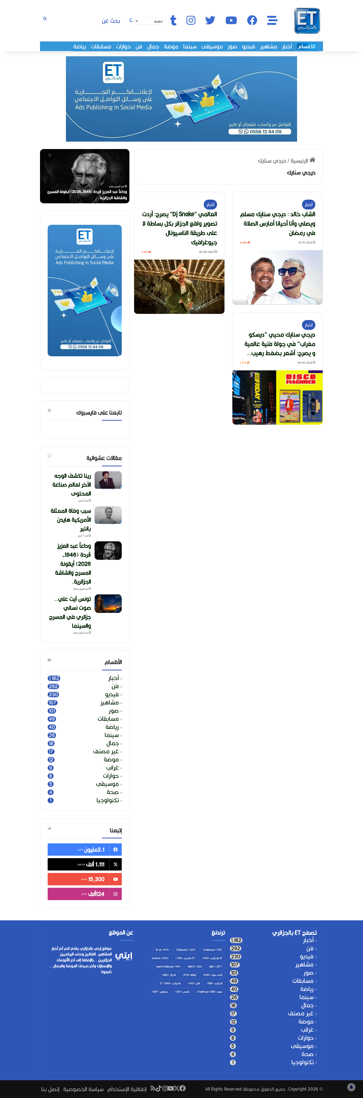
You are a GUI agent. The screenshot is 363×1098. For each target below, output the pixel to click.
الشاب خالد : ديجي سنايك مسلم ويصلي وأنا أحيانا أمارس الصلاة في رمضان (277, 223)
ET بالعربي (185, 958)
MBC (215, 966)
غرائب (112, 768)
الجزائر (169, 974)
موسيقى (212, 46)
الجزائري (214, 983)
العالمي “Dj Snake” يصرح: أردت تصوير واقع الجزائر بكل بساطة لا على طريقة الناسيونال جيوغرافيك (179, 227)
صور (232, 46)
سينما (190, 46)
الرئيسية (300, 160)
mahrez (160, 958)
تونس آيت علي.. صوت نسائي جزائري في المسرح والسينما (70, 612)
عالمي (182, 991)
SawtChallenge (168, 966)
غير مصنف (106, 751)
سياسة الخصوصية (83, 1089)
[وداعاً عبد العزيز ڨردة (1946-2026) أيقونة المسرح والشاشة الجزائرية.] (108, 550)
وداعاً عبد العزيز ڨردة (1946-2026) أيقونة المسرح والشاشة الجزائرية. (73, 564)
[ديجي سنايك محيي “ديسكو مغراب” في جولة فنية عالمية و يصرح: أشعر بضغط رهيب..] (277, 397)
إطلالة (189, 974)
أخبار (287, 46)
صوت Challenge (209, 991)
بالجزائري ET (170, 983)
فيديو (248, 46)
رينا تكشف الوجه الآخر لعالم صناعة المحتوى (92, 197)
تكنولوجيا (108, 800)
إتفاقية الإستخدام (126, 1089)
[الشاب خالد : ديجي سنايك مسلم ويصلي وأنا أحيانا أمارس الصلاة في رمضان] (277, 277)
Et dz (163, 949)
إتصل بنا (50, 1089)
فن (139, 46)
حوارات (123, 46)
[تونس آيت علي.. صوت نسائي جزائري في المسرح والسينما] (108, 603)
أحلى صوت (212, 974)
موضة (171, 46)
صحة (113, 792)
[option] (84, 176)
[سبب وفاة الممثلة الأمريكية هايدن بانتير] (108, 515)
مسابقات (101, 46)
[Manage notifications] (351, 1087)
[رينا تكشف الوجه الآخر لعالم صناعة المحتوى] (108, 480)
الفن (194, 983)
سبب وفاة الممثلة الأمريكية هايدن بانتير (71, 520)
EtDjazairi (186, 949)
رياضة (79, 46)
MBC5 (195, 966)
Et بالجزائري (212, 958)
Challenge (212, 949)
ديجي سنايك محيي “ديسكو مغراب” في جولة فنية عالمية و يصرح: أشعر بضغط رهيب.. (279, 344)
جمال (153, 46)
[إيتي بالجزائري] (307, 21)
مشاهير (268, 46)
